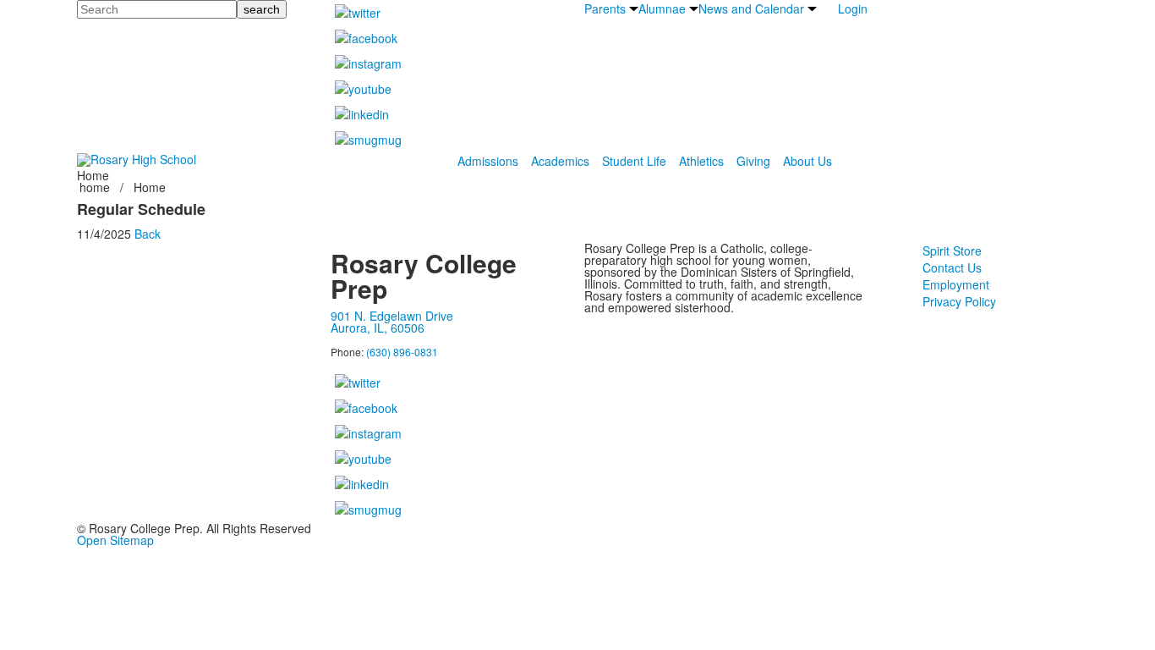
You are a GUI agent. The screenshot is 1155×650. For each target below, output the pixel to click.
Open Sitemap (115, 540)
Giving (753, 160)
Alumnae (662, 8)
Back (147, 233)
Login (853, 8)
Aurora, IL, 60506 (377, 327)
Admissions (487, 160)
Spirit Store (952, 250)
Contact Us (952, 267)
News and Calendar (751, 8)
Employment (955, 284)
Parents (605, 8)
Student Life (634, 160)
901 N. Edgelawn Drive (392, 315)
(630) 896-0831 (402, 351)
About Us (807, 160)
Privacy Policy (959, 301)
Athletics (701, 160)
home (96, 187)
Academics (560, 160)
